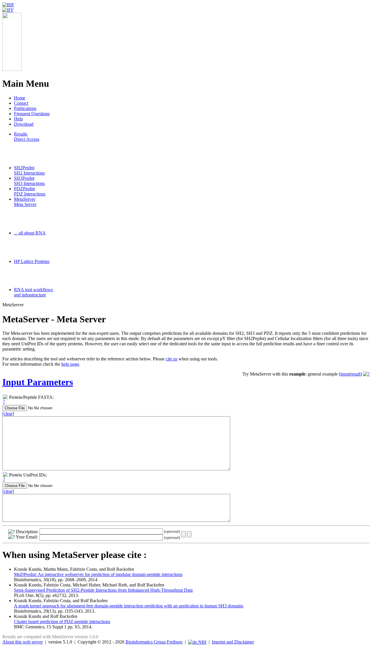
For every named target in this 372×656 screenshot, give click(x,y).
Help (18, 118)
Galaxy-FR (24, 275)
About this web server (22, 641)
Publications (25, 108)
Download (23, 124)
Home (19, 97)
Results (26, 136)
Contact (21, 103)
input (345, 373)
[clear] (8, 413)
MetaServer (25, 202)
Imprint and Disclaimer (233, 641)
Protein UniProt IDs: (28, 474)
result (355, 373)
